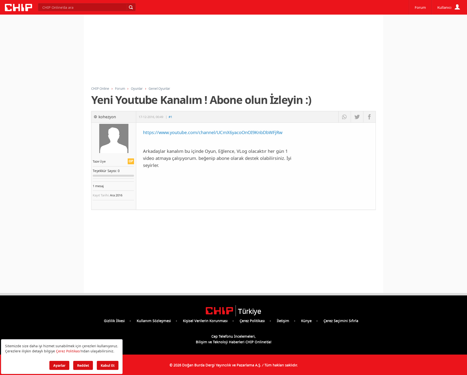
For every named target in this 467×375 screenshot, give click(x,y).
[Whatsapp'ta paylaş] (344, 116)
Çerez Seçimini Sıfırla (340, 320)
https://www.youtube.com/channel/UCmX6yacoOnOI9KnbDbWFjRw (212, 132)
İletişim (283, 320)
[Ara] (131, 7)
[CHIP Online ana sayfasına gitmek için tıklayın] (18, 9)
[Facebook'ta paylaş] (369, 116)
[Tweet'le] (357, 116)
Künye (306, 320)
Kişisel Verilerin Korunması (205, 320)
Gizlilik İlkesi (114, 320)
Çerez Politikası (252, 320)
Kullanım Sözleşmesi (154, 320)
